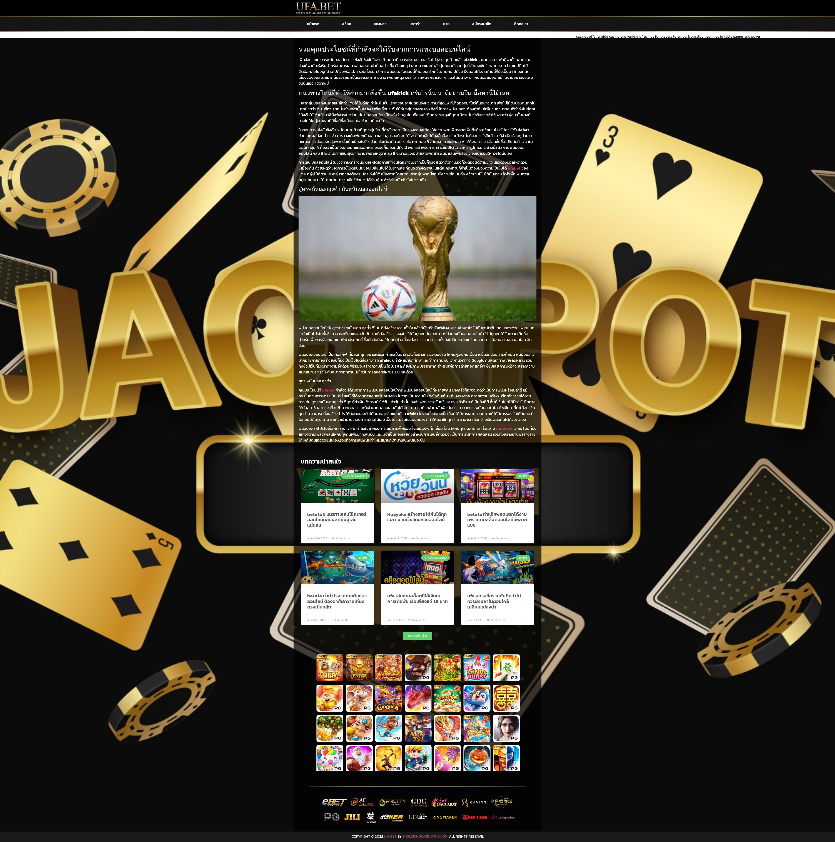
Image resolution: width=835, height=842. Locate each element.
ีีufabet (514, 168)
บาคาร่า (414, 23)
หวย (446, 23)
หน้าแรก (313, 23)
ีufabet (328, 390)
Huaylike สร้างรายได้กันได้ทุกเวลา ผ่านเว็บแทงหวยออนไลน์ (417, 517)
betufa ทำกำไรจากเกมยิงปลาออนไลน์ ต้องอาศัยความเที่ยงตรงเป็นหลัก (337, 601)
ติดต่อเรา (521, 23)
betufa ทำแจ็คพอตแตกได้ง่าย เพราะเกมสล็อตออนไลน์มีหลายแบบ (497, 519)
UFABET (390, 836)
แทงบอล (380, 23)
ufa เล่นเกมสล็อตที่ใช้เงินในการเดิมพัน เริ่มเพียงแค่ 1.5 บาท (417, 598)
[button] (417, 636)
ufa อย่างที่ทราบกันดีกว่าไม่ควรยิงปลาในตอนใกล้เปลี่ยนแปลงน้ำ (494, 601)
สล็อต (346, 23)
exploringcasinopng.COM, (425, 836)
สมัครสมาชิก (481, 23)
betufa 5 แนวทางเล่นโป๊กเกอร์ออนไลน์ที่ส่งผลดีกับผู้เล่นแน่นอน (336, 519)
